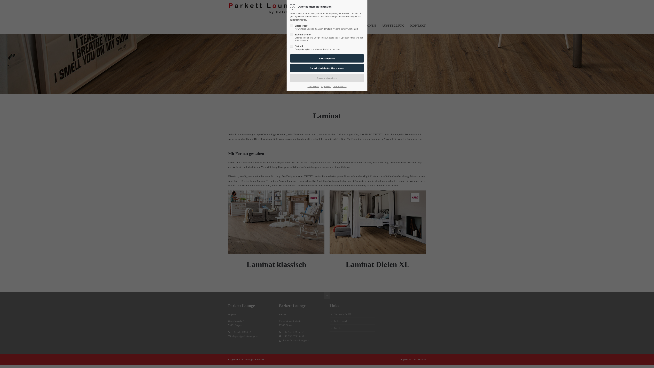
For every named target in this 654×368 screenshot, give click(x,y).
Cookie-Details (340, 86)
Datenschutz (313, 86)
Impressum (326, 86)
